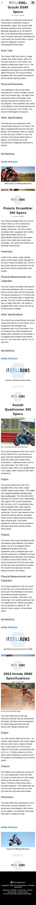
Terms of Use (12, 892)
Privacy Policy (23, 892)
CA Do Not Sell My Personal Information (17, 894)
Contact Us (22, 890)
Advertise (13, 890)
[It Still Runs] (18, 3)
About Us (6, 890)
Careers (29, 890)
